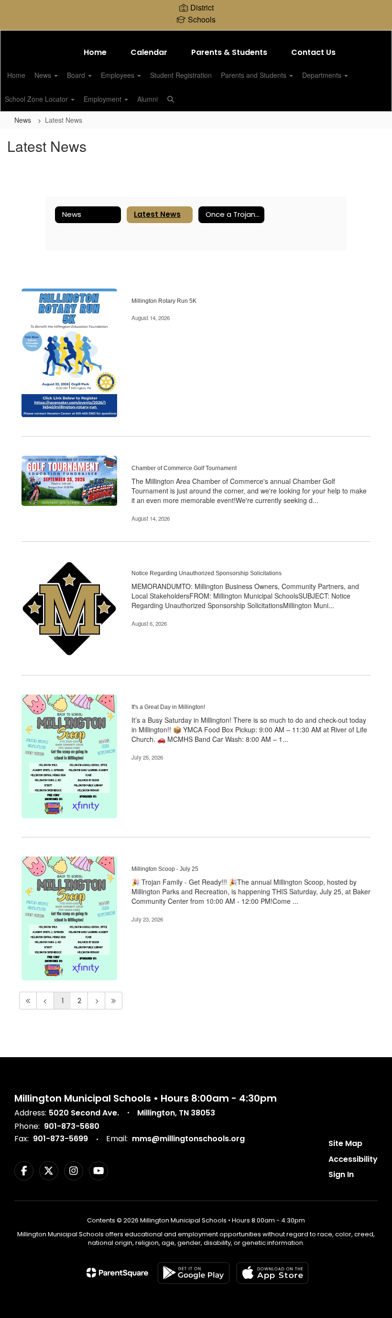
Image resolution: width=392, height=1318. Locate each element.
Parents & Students (229, 52)
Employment (103, 99)
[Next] (96, 1000)
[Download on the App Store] (272, 1273)
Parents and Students (254, 75)
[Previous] (45, 1000)
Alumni (147, 99)
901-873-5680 (71, 1126)
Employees (118, 75)
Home (95, 52)
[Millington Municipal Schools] (195, 37)
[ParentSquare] (117, 1272)
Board (77, 75)
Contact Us (313, 52)
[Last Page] (113, 1000)
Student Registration (181, 75)
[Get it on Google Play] (193, 1273)
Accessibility (353, 1159)
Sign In (341, 1174)
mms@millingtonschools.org (188, 1138)
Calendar (149, 52)
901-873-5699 (60, 1138)
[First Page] (28, 1000)
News (43, 75)
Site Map (345, 1143)
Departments (322, 75)
